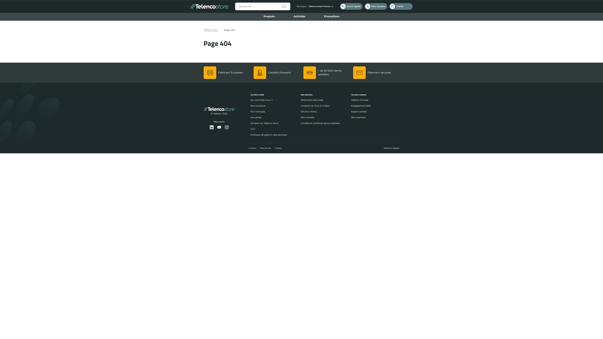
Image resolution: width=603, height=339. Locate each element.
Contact (252, 148)
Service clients (309, 111)
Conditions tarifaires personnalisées (320, 123)
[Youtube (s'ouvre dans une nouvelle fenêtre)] (219, 127)
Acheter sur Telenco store (264, 123)
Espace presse (359, 111)
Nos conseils (307, 117)
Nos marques (257, 111)
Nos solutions (257, 105)
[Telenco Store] (209, 6)
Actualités (255, 117)
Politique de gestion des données (268, 134)
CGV (252, 129)
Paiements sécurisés (312, 100)
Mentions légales (391, 148)
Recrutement (358, 117)
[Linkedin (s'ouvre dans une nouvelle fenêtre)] (212, 127)
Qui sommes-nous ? (261, 100)
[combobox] (262, 6)
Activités (299, 16)
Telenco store (211, 29)
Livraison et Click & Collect (315, 105)
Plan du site (265, 148)
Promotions (332, 16)
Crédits (278, 148)
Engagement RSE (361, 105)
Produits (269, 16)
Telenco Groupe (359, 100)
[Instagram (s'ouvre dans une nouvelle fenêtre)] (227, 127)
